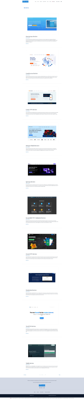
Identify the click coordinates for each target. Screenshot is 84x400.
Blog (47, 1)
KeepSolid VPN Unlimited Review (36, 218)
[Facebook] (39, 387)
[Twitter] (58, 1)
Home (35, 1)
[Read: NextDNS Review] (42, 313)
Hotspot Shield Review (32, 146)
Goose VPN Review (31, 109)
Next (60, 374)
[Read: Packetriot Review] (42, 277)
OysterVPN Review (31, 254)
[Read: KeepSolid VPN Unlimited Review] (42, 205)
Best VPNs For (44, 1)
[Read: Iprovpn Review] (42, 169)
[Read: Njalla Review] (42, 350)
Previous (24, 374)
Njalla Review (30, 363)
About (38, 1)
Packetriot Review (31, 290)
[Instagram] (42, 387)
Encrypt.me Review (31, 36)
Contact (50, 1)
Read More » (27, 43)
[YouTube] (61, 1)
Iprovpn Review (30, 182)
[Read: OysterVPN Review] (42, 241)
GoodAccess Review (32, 73)
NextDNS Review (31, 326)
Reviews (41, 1)
